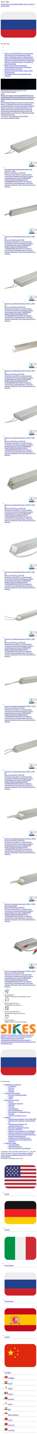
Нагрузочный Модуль (15, 1110)
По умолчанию (14, 116)
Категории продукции (12, 1100)
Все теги (15, 1153)
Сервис (31, 4)
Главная (3, 4)
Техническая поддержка (12, 1093)
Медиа (26, 4)
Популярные (5, 118)
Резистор (16, 90)
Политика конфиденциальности (16, 1155)
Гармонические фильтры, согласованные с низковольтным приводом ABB (16, 1041)
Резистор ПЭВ (20, 113)
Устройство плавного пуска (17, 1115)
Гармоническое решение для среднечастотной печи (17, 1125)
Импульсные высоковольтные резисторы (19, 109)
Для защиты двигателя (15, 1103)
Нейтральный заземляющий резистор (13, 111)
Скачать (10, 1096)
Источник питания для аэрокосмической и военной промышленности (22, 1135)
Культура (11, 1088)
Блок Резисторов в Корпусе (25, 106)
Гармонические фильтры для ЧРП (12, 1035)
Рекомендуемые (14, 118)
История (11, 1090)
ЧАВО (10, 1098)
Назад (3, 94)
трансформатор (13, 1109)
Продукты (9, 4)
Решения (16, 4)
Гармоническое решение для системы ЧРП (22, 1119)
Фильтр (10, 1102)
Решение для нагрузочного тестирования (21, 1131)
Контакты (6, 6)
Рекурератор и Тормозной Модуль (19, 1112)
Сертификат (12, 1086)
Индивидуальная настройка (17, 1095)
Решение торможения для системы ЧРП (21, 1133)
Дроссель (11, 1107)
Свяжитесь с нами (10, 1143)
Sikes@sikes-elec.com (15, 1146)
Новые (26, 116)
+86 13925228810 (13, 1145)
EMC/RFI (11, 1105)
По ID (21, 116)
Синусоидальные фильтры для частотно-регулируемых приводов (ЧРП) (17, 1036)
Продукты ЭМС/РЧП (15, 1129)
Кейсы (21, 4)
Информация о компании (13, 1084)
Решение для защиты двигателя (18, 1127)
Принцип (11, 1091)
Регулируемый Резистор (9, 102)
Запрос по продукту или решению (19, 1148)
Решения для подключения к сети (19, 1138)
